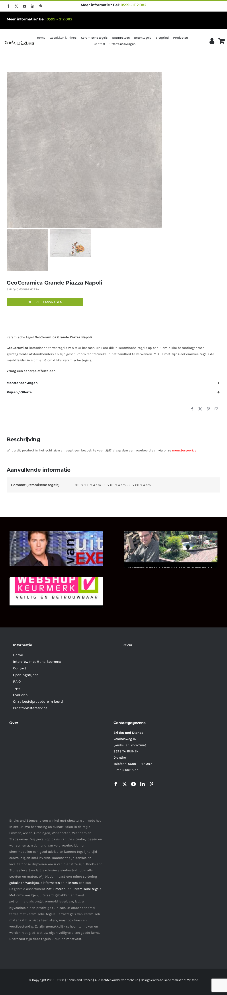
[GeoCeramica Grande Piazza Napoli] (113, 150)
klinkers (72, 883)
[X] (200, 409)
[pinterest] (40, 6)
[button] (113, 383)
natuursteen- (56, 889)
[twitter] (16, 6)
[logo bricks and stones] (19, 41)
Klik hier (131, 770)
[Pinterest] (208, 409)
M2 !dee (192, 980)
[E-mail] (216, 409)
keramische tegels (87, 889)
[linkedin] (32, 6)
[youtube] (24, 6)
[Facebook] (192, 409)
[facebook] (8, 6)
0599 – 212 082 (133, 5)
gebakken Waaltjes (24, 883)
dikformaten (50, 883)
